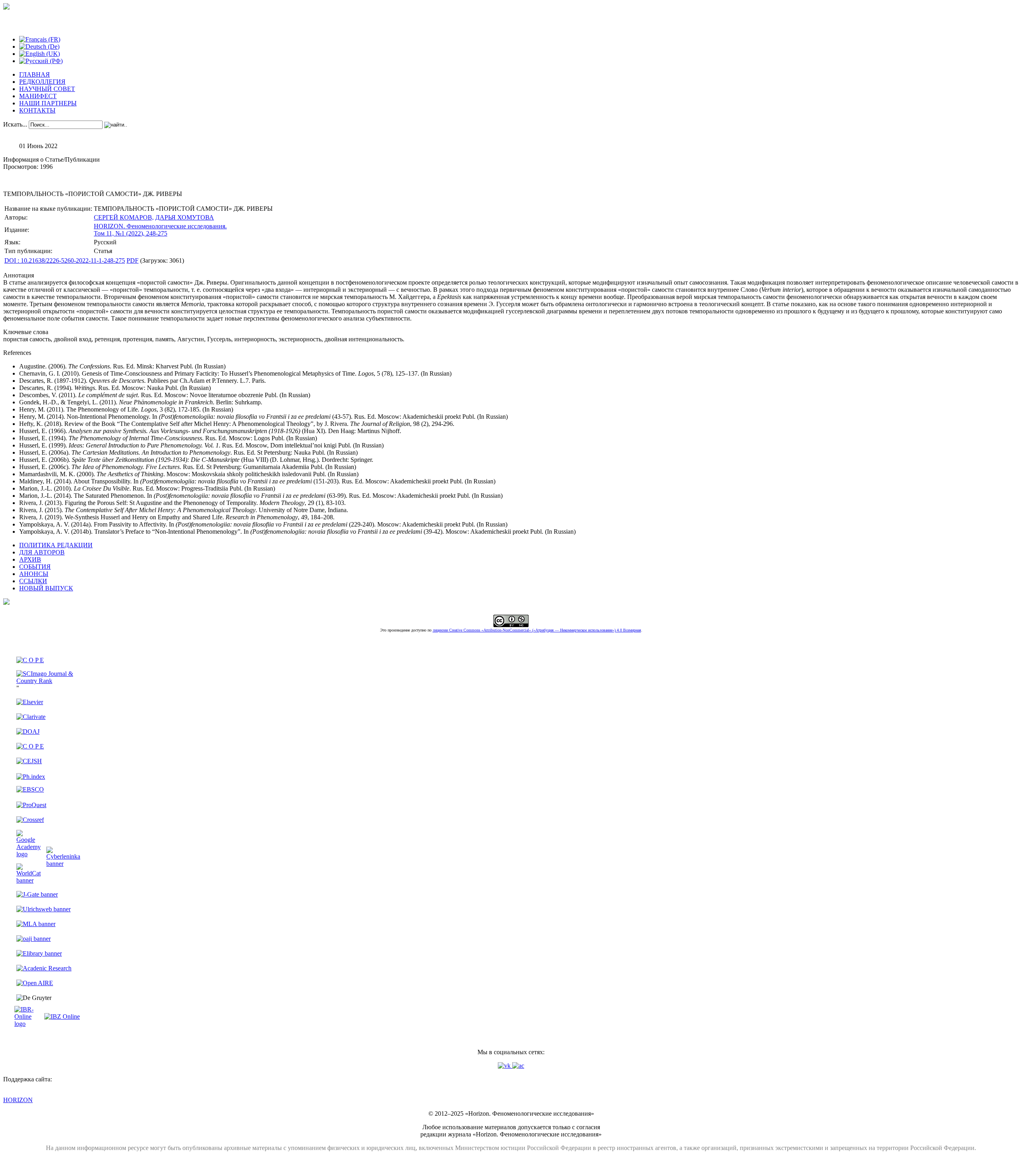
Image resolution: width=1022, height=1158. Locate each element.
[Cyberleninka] (63, 863)
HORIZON (18, 1100)
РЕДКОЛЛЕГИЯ (42, 81)
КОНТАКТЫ (37, 110)
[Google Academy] (28, 854)
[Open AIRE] (34, 983)
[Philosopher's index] (30, 776)
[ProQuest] (31, 805)
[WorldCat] (28, 880)
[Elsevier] (29, 702)
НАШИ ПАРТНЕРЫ (48, 103)
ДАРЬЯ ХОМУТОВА (184, 217)
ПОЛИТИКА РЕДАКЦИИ (56, 545)
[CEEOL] (30, 746)
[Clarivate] (31, 716)
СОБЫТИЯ (35, 566)
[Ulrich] (43, 909)
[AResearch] (43, 968)
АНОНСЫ (33, 573)
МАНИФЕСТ (38, 96)
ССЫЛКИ (33, 581)
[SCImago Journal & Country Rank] (48, 680)
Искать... (15, 124)
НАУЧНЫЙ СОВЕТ (47, 88)
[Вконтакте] (505, 1065)
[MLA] (35, 923)
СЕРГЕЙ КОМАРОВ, (124, 217)
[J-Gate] (37, 894)
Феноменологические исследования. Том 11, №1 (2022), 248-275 (160, 230)
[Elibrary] (39, 953)
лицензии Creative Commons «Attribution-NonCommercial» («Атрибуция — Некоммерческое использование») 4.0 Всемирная (537, 630)
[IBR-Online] (28, 1023)
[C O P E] (30, 660)
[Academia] (518, 1065)
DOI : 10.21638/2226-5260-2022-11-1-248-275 (64, 260)
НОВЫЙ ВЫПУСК (46, 588)
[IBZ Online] (62, 1016)
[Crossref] (30, 819)
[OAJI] (33, 938)
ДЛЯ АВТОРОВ (42, 552)
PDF (133, 260)
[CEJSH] (29, 761)
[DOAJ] (28, 731)
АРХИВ (30, 559)
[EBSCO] (30, 789)
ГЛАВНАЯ (34, 74)
